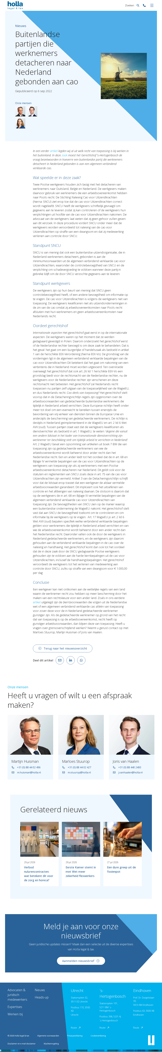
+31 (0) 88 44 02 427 (79, 767)
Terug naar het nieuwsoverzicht (65, 648)
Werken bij (15, 1014)
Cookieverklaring (98, 1035)
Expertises (15, 1007)
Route (74, 1027)
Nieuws (40, 990)
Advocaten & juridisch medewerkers (17, 995)
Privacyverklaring (74, 1035)
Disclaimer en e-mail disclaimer (22, 1043)
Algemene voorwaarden (48, 1035)
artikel (37, 602)
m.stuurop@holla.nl (79, 772)
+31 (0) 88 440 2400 (129, 767)
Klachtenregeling (51, 1043)
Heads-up (42, 997)
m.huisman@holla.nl (29, 772)
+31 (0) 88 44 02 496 (28, 767)
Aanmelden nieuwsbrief (78, 961)
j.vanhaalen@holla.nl (130, 772)
